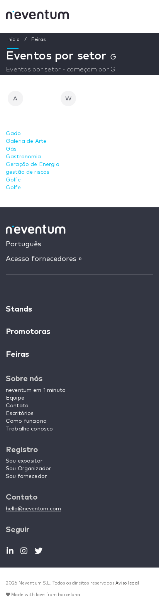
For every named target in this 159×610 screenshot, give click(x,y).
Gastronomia (23, 156)
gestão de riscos (27, 172)
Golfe (13, 180)
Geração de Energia (32, 164)
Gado (13, 133)
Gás (11, 149)
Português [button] (23, 244)
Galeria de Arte (26, 141)
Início (13, 39)
